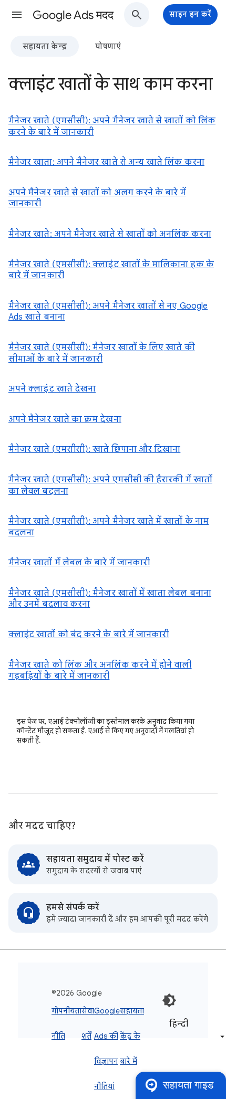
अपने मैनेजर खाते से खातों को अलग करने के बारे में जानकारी (97, 198)
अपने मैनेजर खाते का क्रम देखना (64, 419)
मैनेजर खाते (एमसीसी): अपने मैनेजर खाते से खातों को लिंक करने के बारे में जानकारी (111, 126)
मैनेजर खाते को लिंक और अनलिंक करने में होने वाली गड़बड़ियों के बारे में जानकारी (100, 671)
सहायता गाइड (188, 1085)
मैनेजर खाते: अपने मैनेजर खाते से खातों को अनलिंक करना (109, 234)
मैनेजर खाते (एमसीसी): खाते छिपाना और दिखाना (94, 449)
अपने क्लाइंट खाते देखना (52, 389)
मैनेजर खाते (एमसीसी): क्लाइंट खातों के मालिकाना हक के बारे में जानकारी (111, 270)
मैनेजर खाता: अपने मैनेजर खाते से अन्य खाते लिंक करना (106, 162)
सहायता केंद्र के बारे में (132, 1036)
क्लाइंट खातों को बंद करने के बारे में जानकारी (88, 634)
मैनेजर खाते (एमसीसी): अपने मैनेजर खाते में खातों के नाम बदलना (108, 527)
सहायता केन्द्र (45, 46)
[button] (16, 14)
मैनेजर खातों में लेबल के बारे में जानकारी (79, 562)
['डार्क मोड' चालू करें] (169, 1000)
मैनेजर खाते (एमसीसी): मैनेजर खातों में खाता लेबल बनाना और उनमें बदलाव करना (109, 599)
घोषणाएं (108, 46)
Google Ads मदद (73, 15)
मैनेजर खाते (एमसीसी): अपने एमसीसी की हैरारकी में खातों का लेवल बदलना (110, 485)
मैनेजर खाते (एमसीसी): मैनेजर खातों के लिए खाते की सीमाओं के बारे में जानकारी (101, 353)
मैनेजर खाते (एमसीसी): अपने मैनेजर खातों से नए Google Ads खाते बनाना (108, 312)
